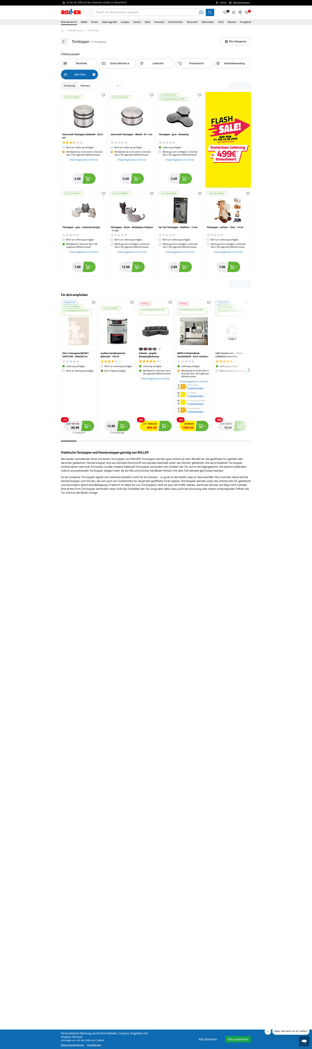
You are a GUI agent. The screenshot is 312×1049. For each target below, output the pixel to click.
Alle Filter (80, 74)
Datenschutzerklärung (72, 1045)
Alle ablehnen (208, 1039)
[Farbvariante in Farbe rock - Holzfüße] (154, 349)
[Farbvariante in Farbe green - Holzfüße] (150, 349)
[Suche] (210, 12)
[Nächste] (248, 369)
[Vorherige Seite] (232, 85)
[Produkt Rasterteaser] (228, 140)
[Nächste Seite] (248, 85)
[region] (156, 369)
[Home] (71, 12)
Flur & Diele (93, 30)
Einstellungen (94, 1045)
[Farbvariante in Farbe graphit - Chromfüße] (141, 349)
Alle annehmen (238, 1039)
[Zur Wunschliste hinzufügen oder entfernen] (103, 97)
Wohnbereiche (75, 30)
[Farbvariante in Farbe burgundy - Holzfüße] (145, 349)
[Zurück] (65, 41)
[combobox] (92, 85)
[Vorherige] (63, 369)
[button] (225, 12)
